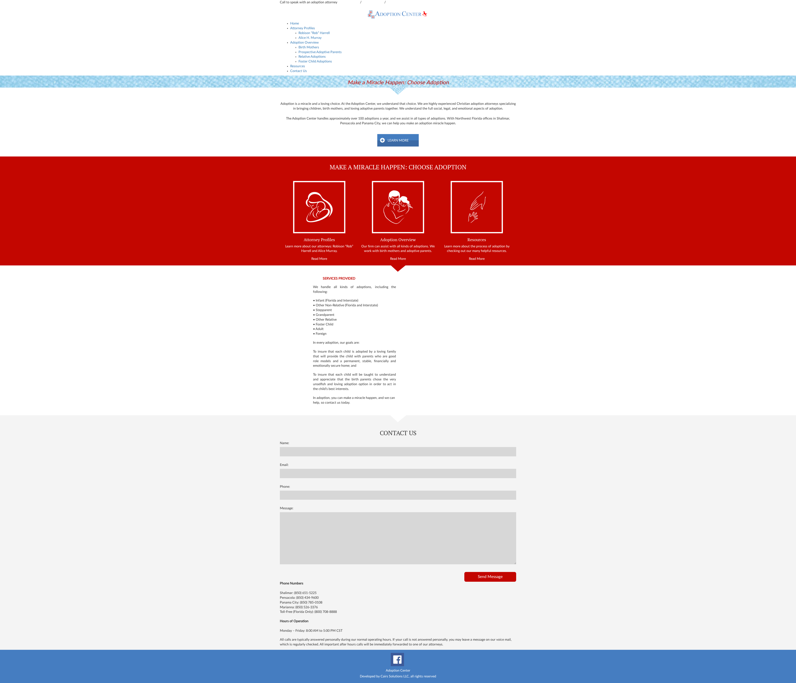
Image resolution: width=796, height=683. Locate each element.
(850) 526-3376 (306, 607)
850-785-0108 (397, 2)
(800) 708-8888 (325, 611)
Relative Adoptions (312, 56)
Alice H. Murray (310, 37)
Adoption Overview (304, 42)
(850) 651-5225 (305, 593)
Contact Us (298, 71)
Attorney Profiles (302, 28)
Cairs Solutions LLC (395, 676)
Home (294, 23)
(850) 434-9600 (307, 597)
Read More (319, 258)
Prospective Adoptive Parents (320, 52)
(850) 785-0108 (311, 602)
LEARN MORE (398, 140)
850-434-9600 (349, 2)
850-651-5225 (373, 2)
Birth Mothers (308, 47)
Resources (297, 66)
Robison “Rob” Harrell (314, 33)
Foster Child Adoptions (315, 61)
